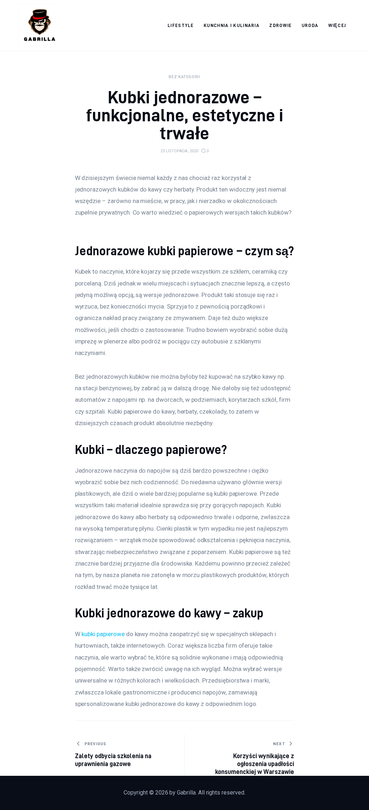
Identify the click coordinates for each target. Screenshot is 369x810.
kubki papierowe (102, 634)
